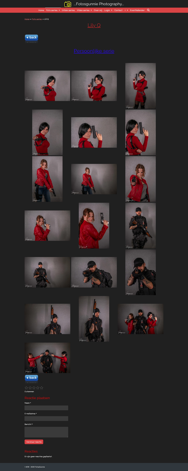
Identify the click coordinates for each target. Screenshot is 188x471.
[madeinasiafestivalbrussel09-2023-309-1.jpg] (94, 179)
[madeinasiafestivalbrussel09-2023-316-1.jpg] (140, 272)
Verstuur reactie (33, 442)
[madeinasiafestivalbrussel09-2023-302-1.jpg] (140, 86)
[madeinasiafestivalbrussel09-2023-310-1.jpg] (140, 179)
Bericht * (29, 424)
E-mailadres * (31, 413)
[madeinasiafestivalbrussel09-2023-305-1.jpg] (47, 132)
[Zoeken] (148, 10)
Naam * (28, 403)
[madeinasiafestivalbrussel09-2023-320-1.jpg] (47, 357)
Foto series (37, 19)
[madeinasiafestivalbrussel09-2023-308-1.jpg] (47, 179)
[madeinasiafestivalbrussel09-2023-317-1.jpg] (47, 319)
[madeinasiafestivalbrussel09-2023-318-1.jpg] (94, 319)
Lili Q (46, 19)
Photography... (99, 4)
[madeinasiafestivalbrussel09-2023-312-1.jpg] (94, 225)
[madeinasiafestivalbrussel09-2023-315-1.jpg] (94, 272)
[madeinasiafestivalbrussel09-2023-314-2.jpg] (47, 272)
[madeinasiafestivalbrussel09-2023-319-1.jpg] (140, 319)
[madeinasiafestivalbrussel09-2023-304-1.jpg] (47, 86)
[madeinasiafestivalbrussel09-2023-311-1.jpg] (47, 225)
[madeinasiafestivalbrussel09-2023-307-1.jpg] (140, 132)
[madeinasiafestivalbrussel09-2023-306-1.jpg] (94, 132)
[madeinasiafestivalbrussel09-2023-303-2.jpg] (94, 86)
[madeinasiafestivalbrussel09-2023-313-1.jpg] (140, 225)
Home (27, 19)
